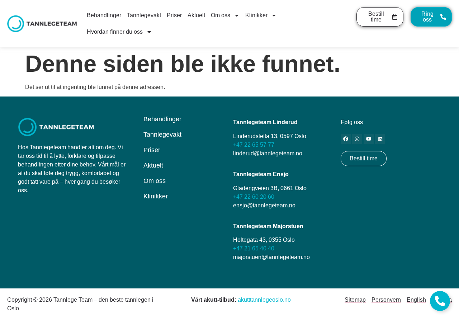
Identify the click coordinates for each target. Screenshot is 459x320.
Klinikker (256, 15)
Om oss (220, 15)
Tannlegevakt (144, 15)
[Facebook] (346, 139)
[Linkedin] (380, 139)
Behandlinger (104, 15)
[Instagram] (357, 139)
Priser (174, 15)
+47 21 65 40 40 (253, 248)
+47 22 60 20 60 (253, 197)
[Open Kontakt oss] (440, 301)
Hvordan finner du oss (115, 32)
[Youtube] (369, 139)
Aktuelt (196, 15)
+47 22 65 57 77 (253, 145)
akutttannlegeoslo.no (264, 300)
